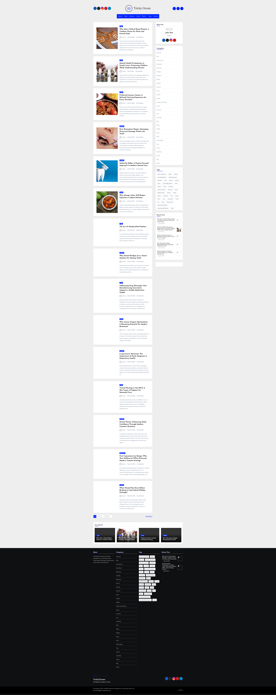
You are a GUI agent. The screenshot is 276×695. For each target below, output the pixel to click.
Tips (121, 26)
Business (122, 453)
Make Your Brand (161, 189)
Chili (165, 180)
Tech (121, 319)
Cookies (159, 71)
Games (158, 94)
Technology (160, 140)
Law (121, 60)
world (172, 208)
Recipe (159, 195)
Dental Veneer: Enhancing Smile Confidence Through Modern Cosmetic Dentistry (133, 424)
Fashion (120, 16)
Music (158, 125)
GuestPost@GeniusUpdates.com (102, 690)
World (144, 16)
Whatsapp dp (170, 201)
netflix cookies (161, 192)
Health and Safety (162, 102)
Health (122, 126)
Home (158, 106)
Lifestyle (131, 16)
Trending (159, 152)
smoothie (165, 195)
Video (163, 201)
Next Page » (149, 516)
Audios (170, 174)
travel (177, 198)
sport (159, 198)
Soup (158, 132)
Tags (150, 16)
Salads (158, 129)
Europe (158, 83)
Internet (159, 110)
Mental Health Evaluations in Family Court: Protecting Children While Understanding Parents (133, 65)
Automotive (160, 60)
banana (176, 174)
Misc (158, 121)
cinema (171, 180)
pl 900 (174, 192)
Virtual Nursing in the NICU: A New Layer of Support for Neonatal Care (132, 390)
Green (176, 183)
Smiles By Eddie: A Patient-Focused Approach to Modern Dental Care (165, 253)
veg (158, 201)
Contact (155, 16)
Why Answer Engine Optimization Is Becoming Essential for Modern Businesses (134, 324)
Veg (158, 159)
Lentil (164, 186)
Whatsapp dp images (162, 205)
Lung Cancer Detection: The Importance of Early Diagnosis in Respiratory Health (133, 356)
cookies (177, 180)
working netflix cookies (163, 208)
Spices (177, 195)
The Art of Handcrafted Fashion (133, 227)
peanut (169, 192)
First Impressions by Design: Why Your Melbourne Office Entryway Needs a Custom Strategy (133, 458)
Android (159, 52)
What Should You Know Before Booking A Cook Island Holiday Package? (132, 490)
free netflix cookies (167, 183)
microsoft (170, 189)
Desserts (159, 75)
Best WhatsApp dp (162, 177)
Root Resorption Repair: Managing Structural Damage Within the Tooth (134, 131)
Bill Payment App (173, 177)
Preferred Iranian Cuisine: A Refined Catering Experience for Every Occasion (133, 97)
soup (171, 195)
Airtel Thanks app (162, 174)
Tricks (158, 155)
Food (125, 16)
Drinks (158, 79)
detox (159, 183)
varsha (124, 37)
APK (158, 56)
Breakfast (159, 64)
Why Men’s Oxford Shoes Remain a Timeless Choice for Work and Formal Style (134, 31)
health (159, 186)
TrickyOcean (99, 679)
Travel (138, 16)
